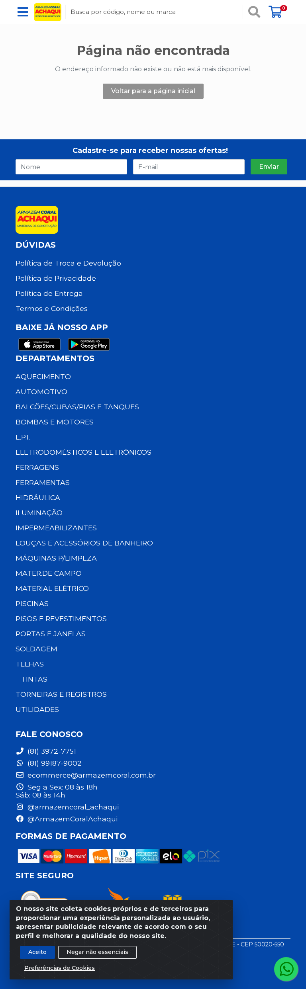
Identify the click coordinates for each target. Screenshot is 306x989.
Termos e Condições (52, 308)
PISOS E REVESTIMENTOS (61, 618)
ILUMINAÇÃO (39, 512)
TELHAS (30, 664)
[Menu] (23, 12)
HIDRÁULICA (38, 497)
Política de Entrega (49, 293)
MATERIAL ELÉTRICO (52, 588)
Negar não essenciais (97, 952)
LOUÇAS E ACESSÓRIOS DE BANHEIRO (84, 543)
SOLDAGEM (36, 649)
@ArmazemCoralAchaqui (72, 819)
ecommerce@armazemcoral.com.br (91, 775)
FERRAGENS (37, 467)
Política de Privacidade (56, 278)
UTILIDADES (37, 709)
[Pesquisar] (254, 12)
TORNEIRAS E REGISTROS (61, 694)
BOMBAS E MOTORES (55, 422)
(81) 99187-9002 (54, 763)
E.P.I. (23, 437)
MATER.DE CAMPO (49, 573)
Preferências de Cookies (59, 967)
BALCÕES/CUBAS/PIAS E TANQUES (77, 407)
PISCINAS (32, 603)
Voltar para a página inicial (153, 91)
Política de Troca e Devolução (68, 263)
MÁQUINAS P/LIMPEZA (56, 558)
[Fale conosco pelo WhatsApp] (286, 969)
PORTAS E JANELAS (51, 633)
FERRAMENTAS (43, 482)
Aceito (37, 952)
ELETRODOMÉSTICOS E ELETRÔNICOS (83, 452)
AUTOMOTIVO (41, 391)
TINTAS (34, 679)
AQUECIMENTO (43, 376)
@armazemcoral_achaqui (72, 807)
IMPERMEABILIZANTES (56, 528)
